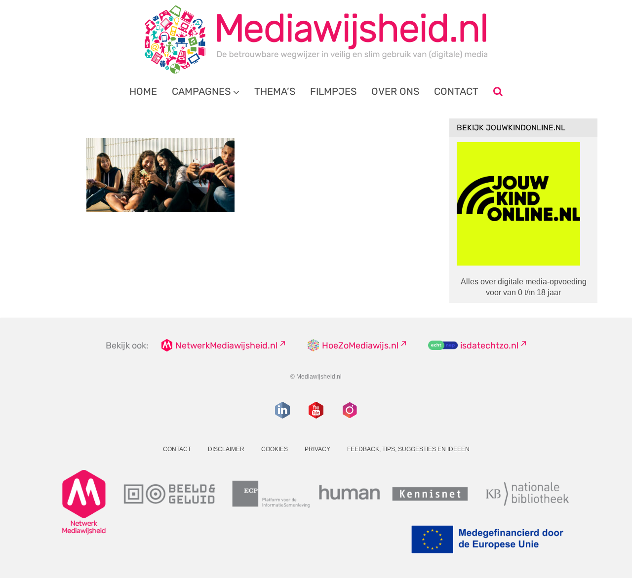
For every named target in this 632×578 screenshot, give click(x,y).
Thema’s (274, 91)
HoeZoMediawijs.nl (360, 345)
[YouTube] (316, 410)
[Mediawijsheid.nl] (316, 39)
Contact (456, 91)
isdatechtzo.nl (489, 345)
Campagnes (201, 91)
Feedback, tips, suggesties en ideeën (408, 449)
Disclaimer (226, 449)
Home (143, 91)
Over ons (395, 91)
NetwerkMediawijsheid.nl (226, 345)
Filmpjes (333, 91)
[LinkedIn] (282, 410)
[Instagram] (349, 410)
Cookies (274, 449)
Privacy (317, 449)
